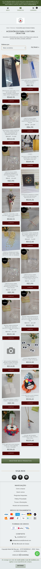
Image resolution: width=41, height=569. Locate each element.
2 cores (11, 88)
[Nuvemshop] (20, 555)
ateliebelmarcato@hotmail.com (21, 540)
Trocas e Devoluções (20, 502)
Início (7, 28)
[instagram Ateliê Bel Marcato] (14, 477)
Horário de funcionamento (20, 505)
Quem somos (20, 492)
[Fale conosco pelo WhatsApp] (37, 553)
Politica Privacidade (20, 499)
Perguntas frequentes (20, 495)
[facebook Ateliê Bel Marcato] (20, 477)
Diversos (12, 28)
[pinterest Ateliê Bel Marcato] (26, 477)
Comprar (11, 100)
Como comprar (20, 488)
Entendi (20, 565)
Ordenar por (5, 44)
